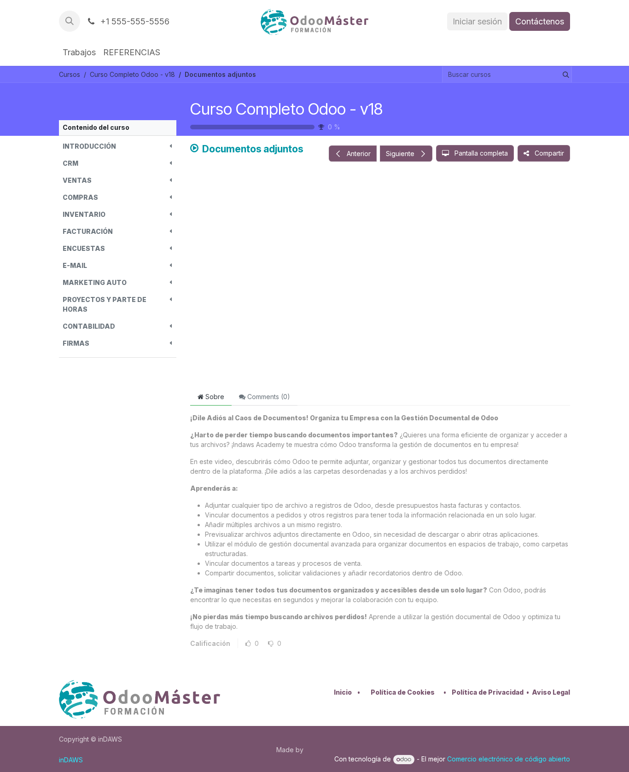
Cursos (69, 74)
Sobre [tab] (214, 397)
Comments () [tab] (267, 397)
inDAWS (71, 760)
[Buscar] (564, 74)
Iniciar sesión (477, 21)
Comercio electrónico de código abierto (508, 759)
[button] (69, 21)
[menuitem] (79, 52)
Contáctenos (539, 21)
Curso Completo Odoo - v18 (286, 108)
